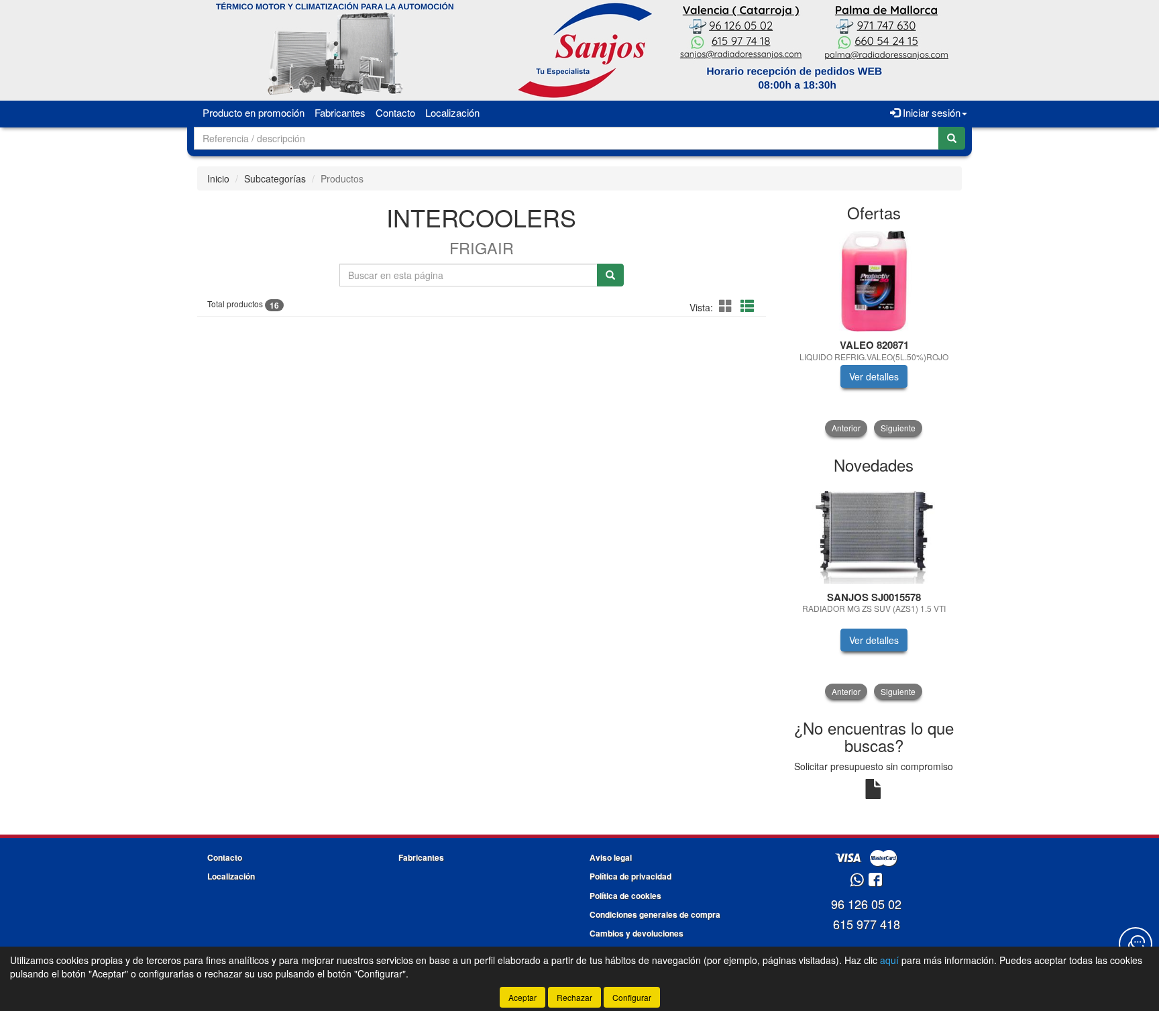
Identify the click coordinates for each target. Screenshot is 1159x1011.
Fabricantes (340, 112)
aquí (889, 960)
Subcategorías (275, 178)
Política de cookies (625, 896)
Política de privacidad (630, 876)
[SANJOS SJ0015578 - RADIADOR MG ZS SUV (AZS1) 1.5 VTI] (874, 533)
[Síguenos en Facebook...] (875, 880)
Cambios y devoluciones (636, 933)
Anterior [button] (846, 427)
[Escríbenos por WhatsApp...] (857, 880)
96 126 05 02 (866, 903)
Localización (452, 112)
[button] (727, 305)
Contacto (395, 112)
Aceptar (522, 997)
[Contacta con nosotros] (1135, 944)
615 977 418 (866, 924)
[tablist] (874, 333)
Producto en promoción (254, 112)
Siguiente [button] (898, 427)
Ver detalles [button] (874, 376)
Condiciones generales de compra (655, 914)
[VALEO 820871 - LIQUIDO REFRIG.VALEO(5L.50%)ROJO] (874, 281)
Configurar (631, 997)
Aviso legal (611, 857)
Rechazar (574, 997)
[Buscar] (951, 138)
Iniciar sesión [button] (930, 112)
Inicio (218, 178)
